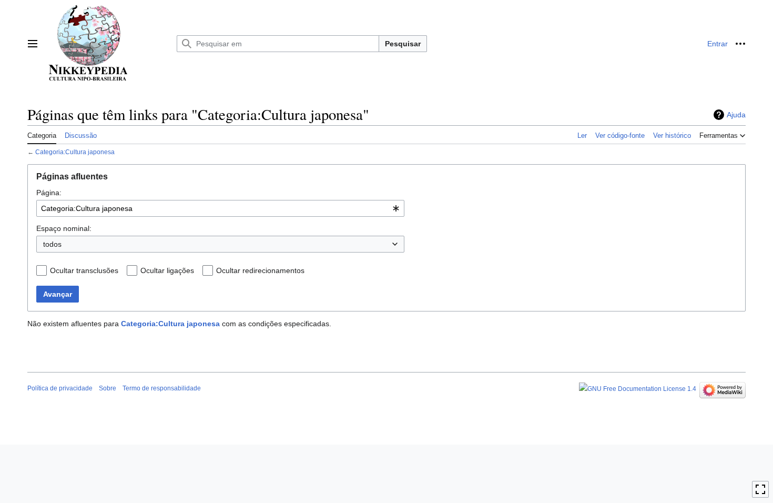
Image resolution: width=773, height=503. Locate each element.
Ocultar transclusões (84, 270)
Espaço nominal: (63, 228)
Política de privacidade (60, 388)
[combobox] (220, 208)
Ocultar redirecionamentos (260, 270)
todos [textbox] (52, 244)
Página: (49, 192)
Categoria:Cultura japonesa (75, 151)
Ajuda (736, 114)
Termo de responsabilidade (162, 388)
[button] (32, 43)
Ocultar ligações (167, 270)
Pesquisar (403, 43)
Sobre (107, 388)
